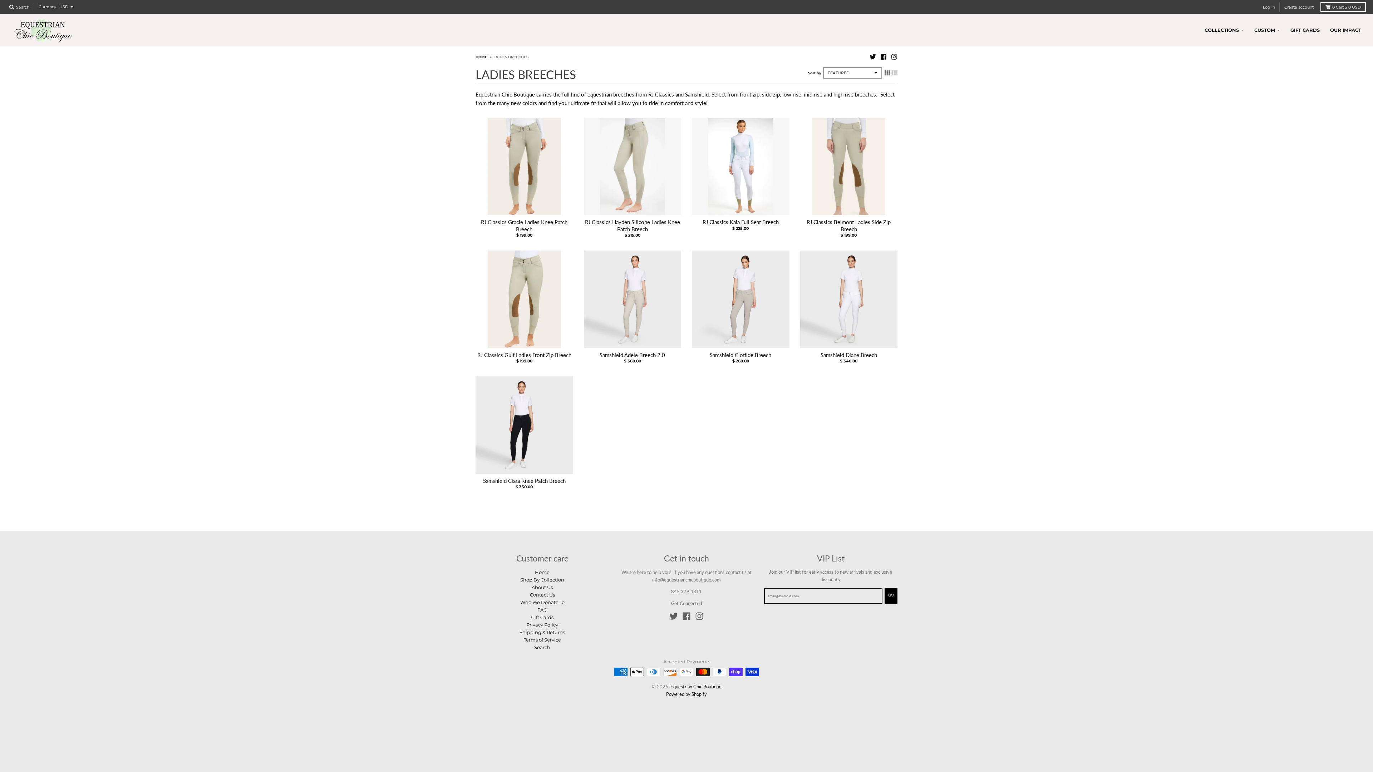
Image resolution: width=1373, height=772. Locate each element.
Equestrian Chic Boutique (696, 686)
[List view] (894, 72)
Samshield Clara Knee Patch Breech (524, 480)
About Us (542, 587)
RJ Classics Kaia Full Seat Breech (741, 222)
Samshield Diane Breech (849, 355)
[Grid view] (887, 72)
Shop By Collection (542, 580)
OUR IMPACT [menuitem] (1345, 30)
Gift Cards (542, 617)
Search (542, 647)
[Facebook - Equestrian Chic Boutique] (883, 57)
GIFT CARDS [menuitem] (1305, 30)
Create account (1299, 7)
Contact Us (542, 595)
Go (891, 595)
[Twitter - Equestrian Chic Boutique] (873, 57)
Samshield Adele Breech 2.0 (632, 355)
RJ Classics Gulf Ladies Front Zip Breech (524, 355)
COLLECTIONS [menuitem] (1222, 30)
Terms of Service (542, 640)
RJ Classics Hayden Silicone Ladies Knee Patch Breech (632, 225)
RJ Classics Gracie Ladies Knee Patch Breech (524, 225)
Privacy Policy (542, 625)
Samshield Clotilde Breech (740, 355)
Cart (1346, 7)
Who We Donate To (542, 602)
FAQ (542, 610)
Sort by (814, 73)
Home (481, 57)
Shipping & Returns (542, 632)
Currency (47, 6)
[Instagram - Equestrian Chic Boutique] (894, 57)
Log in (1269, 7)
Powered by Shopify (686, 694)
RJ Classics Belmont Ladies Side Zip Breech (849, 225)
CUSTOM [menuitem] (1264, 30)
